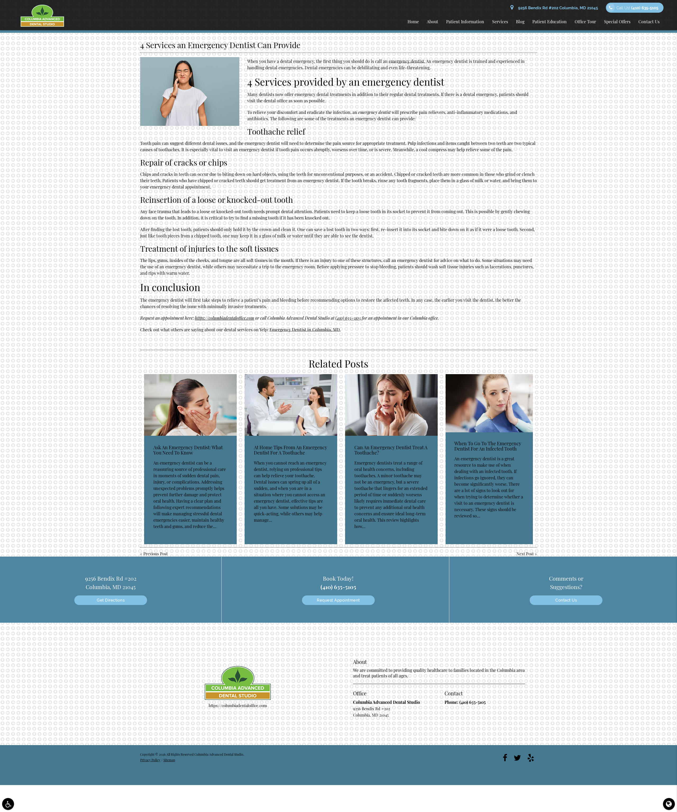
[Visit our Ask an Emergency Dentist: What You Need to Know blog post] (190, 405)
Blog (520, 21)
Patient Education (549, 21)
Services (500, 21)
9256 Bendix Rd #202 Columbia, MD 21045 (557, 8)
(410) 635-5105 (348, 318)
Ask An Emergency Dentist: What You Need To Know (188, 450)
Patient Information (465, 21)
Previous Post (155, 553)
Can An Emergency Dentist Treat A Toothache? (390, 450)
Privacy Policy (150, 760)
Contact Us (649, 21)
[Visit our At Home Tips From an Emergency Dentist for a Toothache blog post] (291, 405)
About (432, 21)
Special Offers (617, 21)
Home (413, 21)
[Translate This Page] (669, 804)
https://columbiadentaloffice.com (224, 318)
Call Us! (637, 8)
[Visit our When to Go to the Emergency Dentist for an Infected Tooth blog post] (489, 403)
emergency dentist (406, 61)
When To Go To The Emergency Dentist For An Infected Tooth (487, 446)
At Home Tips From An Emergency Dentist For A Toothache (290, 450)
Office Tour (585, 21)
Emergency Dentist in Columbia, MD (304, 329)
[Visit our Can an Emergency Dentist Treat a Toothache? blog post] (391, 405)
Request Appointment (338, 600)
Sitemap (169, 760)
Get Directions (111, 600)
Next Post (525, 553)
